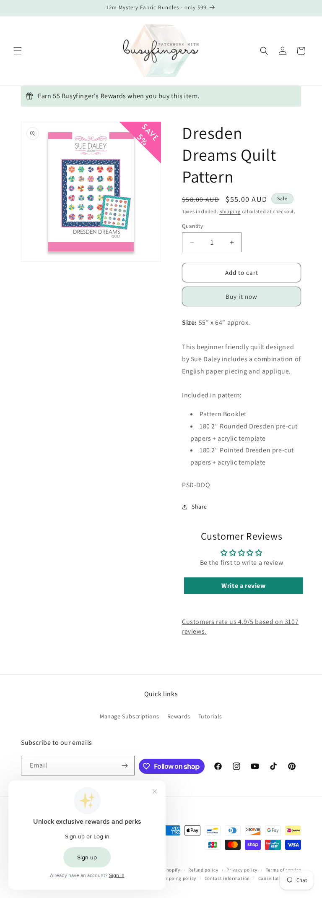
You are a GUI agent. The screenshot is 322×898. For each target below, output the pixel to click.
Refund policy (203, 870)
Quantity (192, 226)
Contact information (227, 878)
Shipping (230, 211)
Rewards (178, 716)
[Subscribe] (125, 765)
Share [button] (199, 506)
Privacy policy (241, 870)
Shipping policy (178, 878)
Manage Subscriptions (129, 716)
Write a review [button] (243, 585)
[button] (17, 51)
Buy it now (241, 296)
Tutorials (210, 716)
